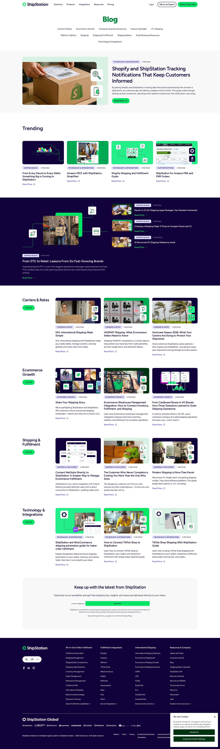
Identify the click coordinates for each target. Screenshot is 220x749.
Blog (172, 662)
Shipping (84, 35)
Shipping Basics (124, 35)
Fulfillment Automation (75, 653)
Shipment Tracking (73, 699)
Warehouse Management (76, 681)
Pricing (110, 4)
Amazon (103, 658)
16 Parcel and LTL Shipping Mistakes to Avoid (154, 242)
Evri (136, 690)
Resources (98, 4)
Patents (116, 734)
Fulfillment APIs (72, 685)
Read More (119, 100)
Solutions (58, 4)
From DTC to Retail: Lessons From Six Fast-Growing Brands (62, 261)
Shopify (103, 653)
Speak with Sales (176, 653)
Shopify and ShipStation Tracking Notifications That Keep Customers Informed (151, 75)
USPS (137, 672)
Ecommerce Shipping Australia (147, 667)
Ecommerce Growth (85, 29)
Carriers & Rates (64, 29)
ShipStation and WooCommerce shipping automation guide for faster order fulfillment (76, 545)
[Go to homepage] (35, 4)
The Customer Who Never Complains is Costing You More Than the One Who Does (126, 475)
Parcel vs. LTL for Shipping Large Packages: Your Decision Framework (165, 210)
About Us (173, 690)
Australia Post (140, 699)
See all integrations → (108, 704)
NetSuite (104, 681)
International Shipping (74, 690)
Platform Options (68, 35)
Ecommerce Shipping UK (145, 658)
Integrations (84, 4)
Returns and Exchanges (75, 695)
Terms (119, 616)
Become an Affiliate (177, 681)
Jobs (172, 699)
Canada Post (140, 695)
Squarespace (105, 685)
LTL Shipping (157, 29)
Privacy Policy (127, 616)
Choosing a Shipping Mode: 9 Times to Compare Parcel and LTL (163, 226)
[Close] (215, 717)
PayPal (103, 676)
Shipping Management (75, 658)
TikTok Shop (105, 667)
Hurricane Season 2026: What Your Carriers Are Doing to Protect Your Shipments (172, 335)
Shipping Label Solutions (75, 667)
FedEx (137, 681)
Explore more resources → (180, 704)
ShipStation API (176, 672)
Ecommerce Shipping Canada (147, 662)
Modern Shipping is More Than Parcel (173, 472)
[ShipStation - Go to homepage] (34, 648)
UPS (137, 676)
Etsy (102, 695)
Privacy (132, 734)
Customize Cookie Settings (194, 739)
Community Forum (177, 685)
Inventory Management (75, 672)
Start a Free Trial (187, 4)
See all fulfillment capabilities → (78, 704)
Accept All (194, 732)
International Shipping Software (147, 653)
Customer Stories (177, 658)
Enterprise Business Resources (112, 29)
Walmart (103, 662)
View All (28, 308)
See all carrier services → (145, 704)
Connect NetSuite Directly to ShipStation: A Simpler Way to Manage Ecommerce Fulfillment (77, 475)
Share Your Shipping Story (70, 402)
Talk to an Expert (167, 4)
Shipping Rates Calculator (180, 667)
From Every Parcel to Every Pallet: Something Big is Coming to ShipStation (41, 176)
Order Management (73, 676)
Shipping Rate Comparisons (77, 662)
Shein (102, 699)
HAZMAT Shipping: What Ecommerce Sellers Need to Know (125, 334)
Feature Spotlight (139, 29)
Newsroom (174, 695)
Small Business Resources (147, 35)
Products (71, 4)
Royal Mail (139, 685)
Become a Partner (177, 676)
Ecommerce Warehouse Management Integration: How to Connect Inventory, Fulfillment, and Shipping (126, 405)
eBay (102, 690)
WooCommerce (106, 672)
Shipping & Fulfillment (103, 35)
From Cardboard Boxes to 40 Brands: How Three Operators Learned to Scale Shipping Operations (174, 405)
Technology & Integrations (110, 41)
